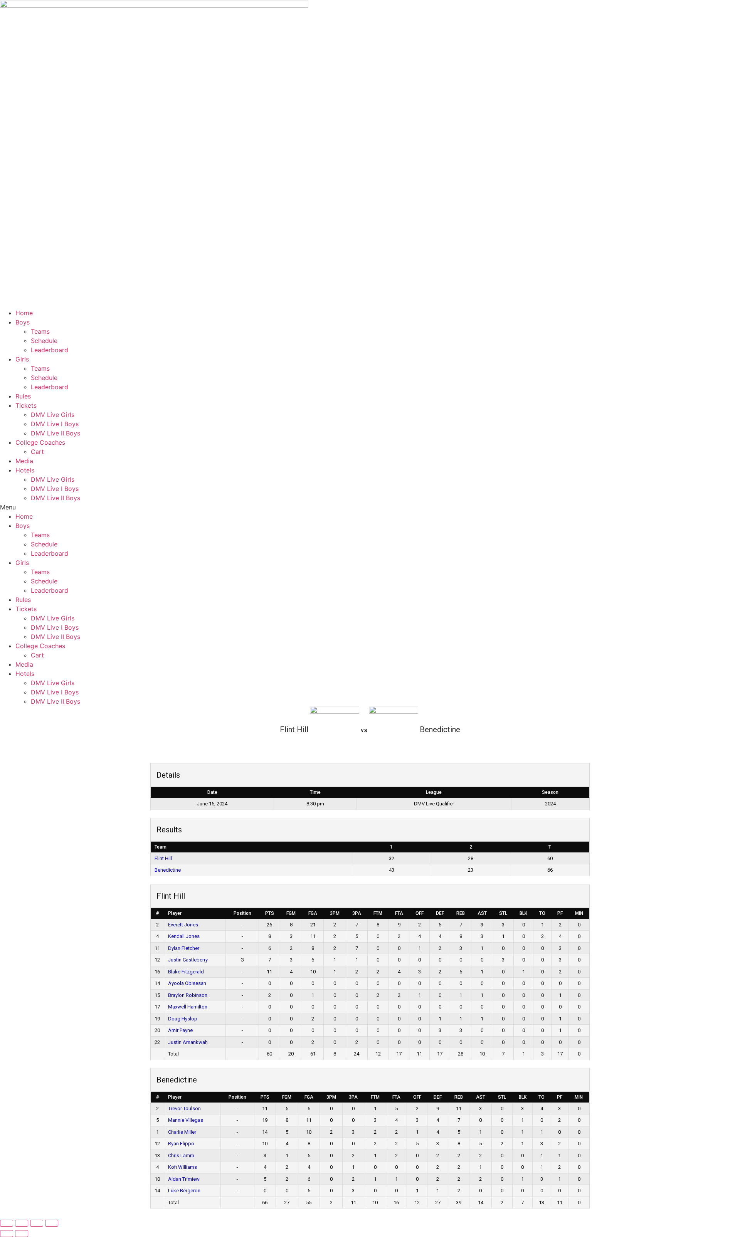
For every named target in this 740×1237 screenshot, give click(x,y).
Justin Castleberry (188, 960)
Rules (23, 396)
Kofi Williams (183, 1167)
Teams (40, 331)
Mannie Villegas (185, 1120)
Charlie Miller (182, 1132)
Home (24, 313)
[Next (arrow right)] (21, 1233)
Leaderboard (49, 350)
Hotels (24, 470)
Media (24, 461)
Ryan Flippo (181, 1143)
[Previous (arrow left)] (6, 1233)
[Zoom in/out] (6, 1223)
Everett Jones (183, 925)
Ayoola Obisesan (187, 983)
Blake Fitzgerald (186, 972)
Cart (37, 451)
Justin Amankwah (188, 1042)
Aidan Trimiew (184, 1179)
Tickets (26, 405)
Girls (22, 359)
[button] (370, 507)
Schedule (44, 341)
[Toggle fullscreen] (21, 1223)
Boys (22, 322)
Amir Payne (180, 1030)
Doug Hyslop (182, 1019)
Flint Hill (163, 858)
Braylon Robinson (187, 995)
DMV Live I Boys (55, 424)
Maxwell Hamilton (187, 1007)
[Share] (36, 1223)
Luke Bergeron (185, 1190)
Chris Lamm (181, 1155)
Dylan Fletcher (183, 948)
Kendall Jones (184, 936)
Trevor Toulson (184, 1108)
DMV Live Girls (52, 414)
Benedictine (168, 870)
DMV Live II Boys (55, 433)
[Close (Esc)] (51, 1223)
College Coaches (40, 442)
